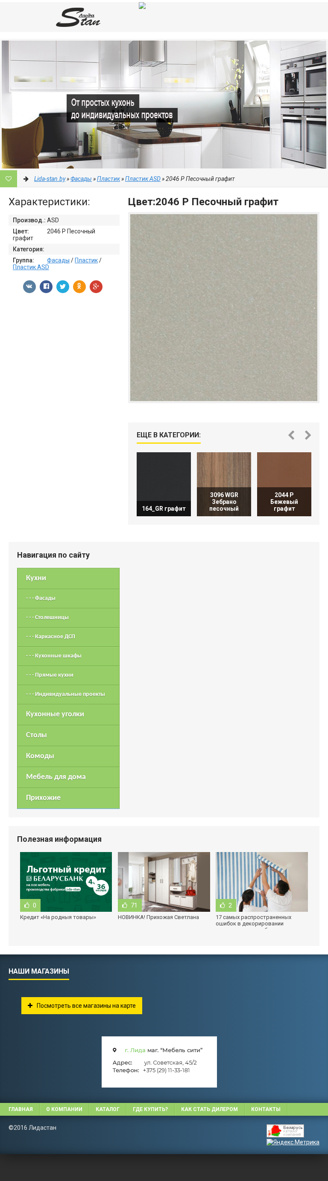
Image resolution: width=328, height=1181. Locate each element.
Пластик (86, 260)
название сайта (64, 17)
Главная (21, 1109)
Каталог (108, 1109)
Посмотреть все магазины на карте (86, 1005)
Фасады (58, 260)
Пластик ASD (31, 267)
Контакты (266, 1109)
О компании (64, 1109)
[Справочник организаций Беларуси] (292, 1131)
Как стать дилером (209, 1109)
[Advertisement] (50, 1167)
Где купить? (150, 1109)
